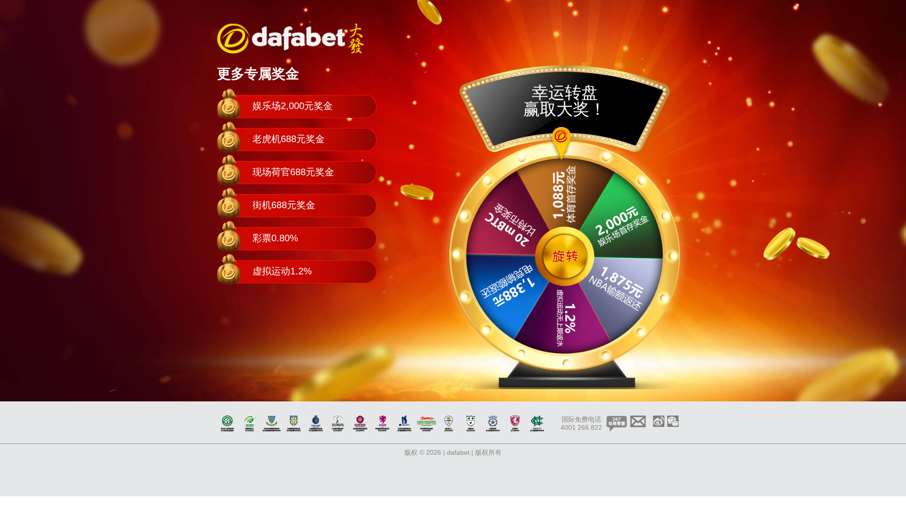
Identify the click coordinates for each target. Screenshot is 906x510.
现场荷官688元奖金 (293, 172)
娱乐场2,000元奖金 (292, 106)
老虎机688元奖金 (288, 139)
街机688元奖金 (283, 205)
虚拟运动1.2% (282, 271)
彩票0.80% (275, 238)
